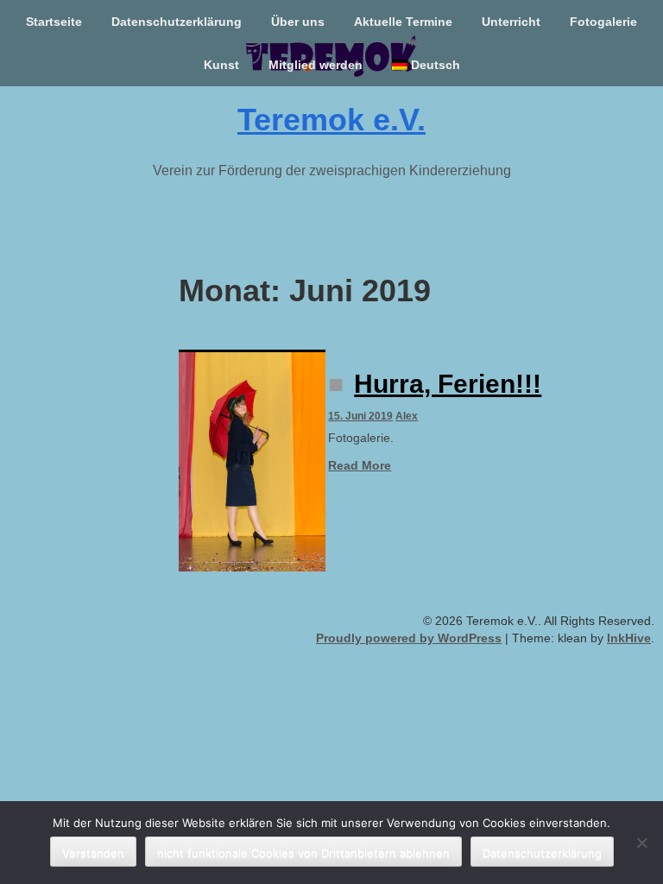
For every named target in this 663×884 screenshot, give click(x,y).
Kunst (221, 65)
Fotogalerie (603, 21)
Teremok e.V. (331, 119)
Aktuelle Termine (403, 21)
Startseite (54, 21)
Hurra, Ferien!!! (447, 383)
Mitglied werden (315, 65)
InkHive (629, 638)
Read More (359, 465)
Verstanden (93, 853)
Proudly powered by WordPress (409, 638)
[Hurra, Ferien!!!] (252, 461)
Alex (406, 416)
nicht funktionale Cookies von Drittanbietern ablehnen (303, 853)
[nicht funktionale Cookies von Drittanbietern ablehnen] (641, 842)
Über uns (298, 21)
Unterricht (511, 21)
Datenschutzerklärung (176, 21)
